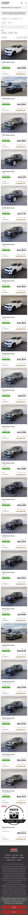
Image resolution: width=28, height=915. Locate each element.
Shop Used (15, 855)
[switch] (26, 3)
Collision (7, 857)
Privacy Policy (11, 860)
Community (14, 857)
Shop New (8, 855)
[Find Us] (21, 3)
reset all (10, 22)
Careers (21, 857)
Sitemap (19, 860)
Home (21, 855)
